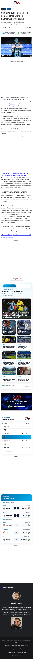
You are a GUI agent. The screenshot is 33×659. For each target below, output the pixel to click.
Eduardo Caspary (9, 27)
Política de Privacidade (10, 652)
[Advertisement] (16, 79)
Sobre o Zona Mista (16, 645)
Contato (25, 649)
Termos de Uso (19, 652)
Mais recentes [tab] (23, 285)
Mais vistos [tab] (10, 285)
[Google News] (16, 279)
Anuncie (25, 652)
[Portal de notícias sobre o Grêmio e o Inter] (16, 3)
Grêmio (9, 9)
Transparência (19, 649)
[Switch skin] (2, 4)
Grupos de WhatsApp (16, 655)
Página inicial (8, 645)
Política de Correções (10, 649)
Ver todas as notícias (26, 386)
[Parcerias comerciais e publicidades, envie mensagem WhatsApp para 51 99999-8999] (16, 401)
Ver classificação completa (16, 451)
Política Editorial (24, 645)
